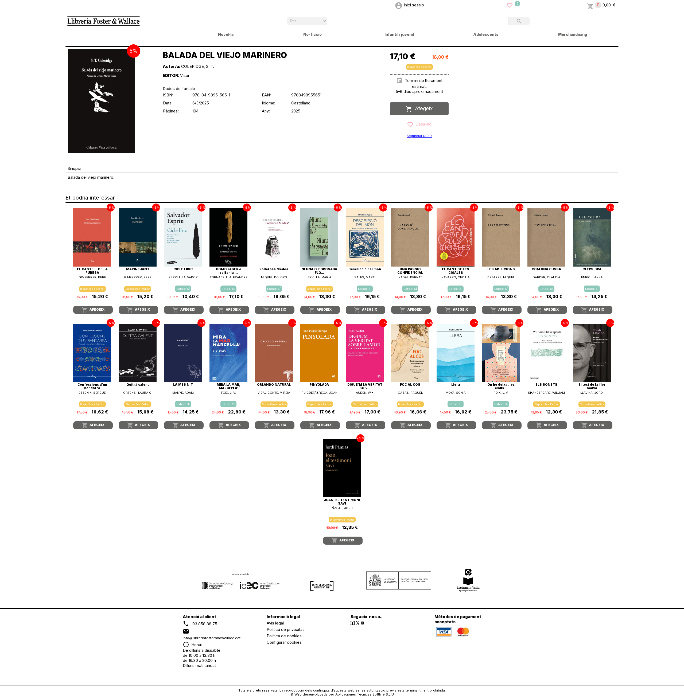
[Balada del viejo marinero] (101, 101)
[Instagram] (362, 623)
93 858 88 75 (204, 623)
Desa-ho (422, 124)
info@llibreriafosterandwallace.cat (211, 638)
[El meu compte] (399, 4)
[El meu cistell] (590, 4)
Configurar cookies (284, 642)
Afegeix (422, 109)
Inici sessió (414, 4)
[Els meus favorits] (510, 4)
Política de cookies (284, 635)
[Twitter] (358, 623)
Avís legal (275, 623)
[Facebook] (353, 623)
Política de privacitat (285, 629)
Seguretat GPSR (419, 136)
